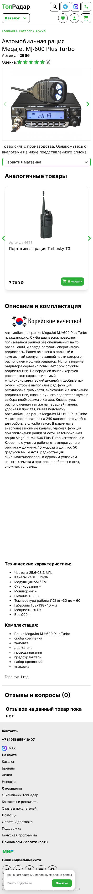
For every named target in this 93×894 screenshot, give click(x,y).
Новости (9, 782)
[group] (46, 104)
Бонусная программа (19, 835)
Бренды (8, 768)
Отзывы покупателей (19, 808)
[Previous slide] (5, 104)
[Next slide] (87, 104)
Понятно (62, 883)
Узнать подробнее (19, 883)
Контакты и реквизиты (20, 802)
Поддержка (11, 828)
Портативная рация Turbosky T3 (39, 248)
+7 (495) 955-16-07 (18, 739)
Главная (8, 31)
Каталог (25, 31)
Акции (7, 775)
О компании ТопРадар (20, 795)
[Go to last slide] (4, 238)
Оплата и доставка (17, 822)
